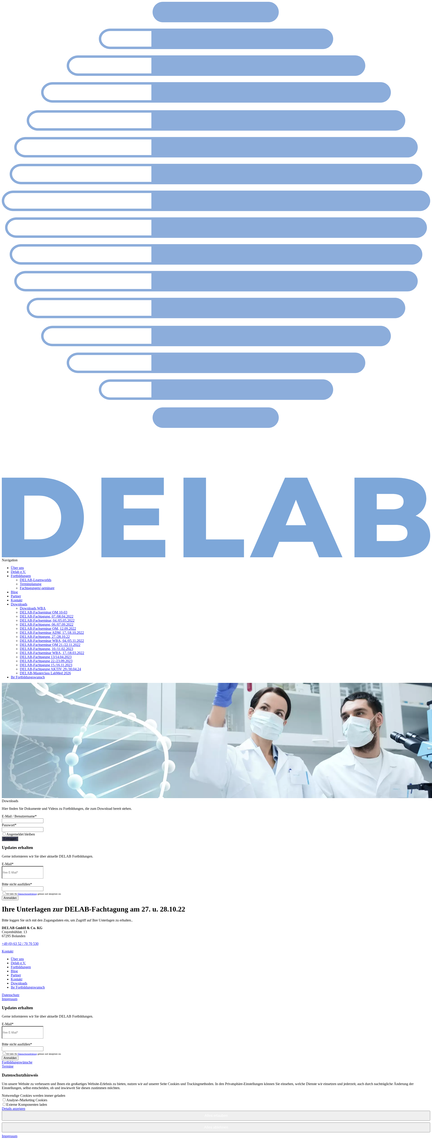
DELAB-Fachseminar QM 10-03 (43, 612)
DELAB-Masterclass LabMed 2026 (45, 673)
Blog (14, 592)
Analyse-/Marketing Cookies (26, 1100)
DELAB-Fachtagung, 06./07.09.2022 (46, 624)
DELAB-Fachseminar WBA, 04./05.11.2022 (52, 641)
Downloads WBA (33, 608)
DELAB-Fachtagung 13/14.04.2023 (46, 657)
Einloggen (10, 838)
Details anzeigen (13, 1109)
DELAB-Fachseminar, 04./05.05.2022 (47, 620)
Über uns (17, 568)
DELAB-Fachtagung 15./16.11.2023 (46, 665)
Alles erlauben (216, 1115)
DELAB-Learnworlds (35, 580)
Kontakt (16, 600)
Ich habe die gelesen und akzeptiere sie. (33, 894)
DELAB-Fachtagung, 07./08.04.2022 (46, 616)
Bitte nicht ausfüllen (17, 884)
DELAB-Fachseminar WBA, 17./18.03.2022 (52, 653)
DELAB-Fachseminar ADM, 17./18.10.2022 (52, 632)
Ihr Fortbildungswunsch (28, 677)
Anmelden (10, 898)
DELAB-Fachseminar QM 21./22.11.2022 (50, 645)
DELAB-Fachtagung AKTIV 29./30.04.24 (50, 669)
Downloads (19, 604)
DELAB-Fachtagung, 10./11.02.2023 (46, 649)
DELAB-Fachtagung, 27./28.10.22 (45, 637)
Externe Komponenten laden (26, 1104)
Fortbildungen (21, 576)
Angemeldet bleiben (20, 834)
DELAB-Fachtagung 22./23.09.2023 (46, 661)
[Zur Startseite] (216, 556)
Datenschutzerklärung (27, 894)
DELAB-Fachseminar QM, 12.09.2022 (48, 628)
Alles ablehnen (216, 1127)
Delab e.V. (18, 572)
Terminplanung (30, 584)
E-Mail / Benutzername (19, 816)
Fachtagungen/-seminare (37, 588)
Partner (16, 596)
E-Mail (8, 864)
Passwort (9, 825)
